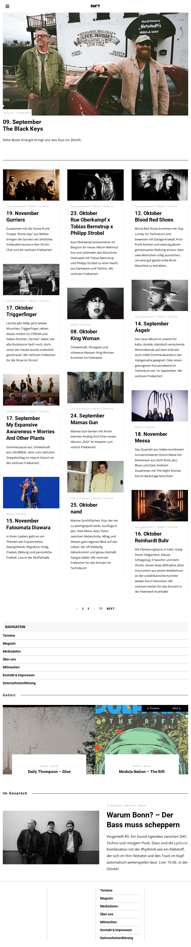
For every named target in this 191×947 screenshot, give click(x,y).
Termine (23, 112)
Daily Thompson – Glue (49, 771)
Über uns (9, 659)
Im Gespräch (15, 793)
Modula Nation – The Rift (142, 771)
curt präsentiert (16, 206)
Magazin (9, 643)
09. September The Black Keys (23, 125)
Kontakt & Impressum (18, 675)
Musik (9, 112)
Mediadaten (12, 651)
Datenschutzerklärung (19, 683)
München (130, 805)
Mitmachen (11, 667)
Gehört (9, 695)
